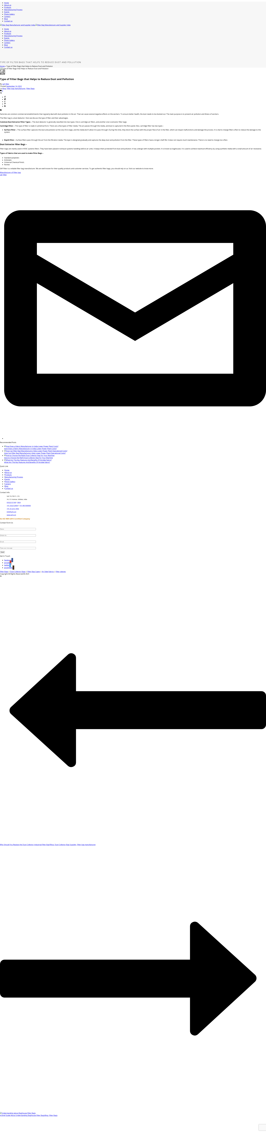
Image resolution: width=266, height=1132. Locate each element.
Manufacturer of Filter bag (10, 172)
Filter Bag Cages (33, 571)
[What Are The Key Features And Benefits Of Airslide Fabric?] (28, 460)
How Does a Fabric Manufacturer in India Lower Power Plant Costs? (30, 448)
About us (7, 5)
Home (6, 3)
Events (6, 12)
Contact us (8, 21)
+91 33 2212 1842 (13, 509)
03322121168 (11, 502)
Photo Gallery (9, 14)
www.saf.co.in (11, 515)
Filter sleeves (61, 571)
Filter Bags (30, 88)
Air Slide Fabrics (48, 571)
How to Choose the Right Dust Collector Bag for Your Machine (28, 458)
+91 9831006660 (25, 506)
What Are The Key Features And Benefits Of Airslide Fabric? (27, 462)
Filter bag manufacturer (16, 88)
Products (7, 7)
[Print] (1, 110)
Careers (7, 16)
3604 (19, 502)
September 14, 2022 (14, 86)
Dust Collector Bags (18, 571)
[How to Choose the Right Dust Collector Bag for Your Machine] (29, 455)
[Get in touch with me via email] (135, 438)
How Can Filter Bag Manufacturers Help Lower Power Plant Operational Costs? (35, 453)
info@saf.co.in (11, 512)
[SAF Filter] (35, 25)
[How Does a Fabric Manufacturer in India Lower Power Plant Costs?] (31, 446)
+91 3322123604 (12, 506)
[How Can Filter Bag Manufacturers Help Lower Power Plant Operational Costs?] (35, 451)
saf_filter (5, 84)
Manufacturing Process (13, 10)
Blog (6, 19)
